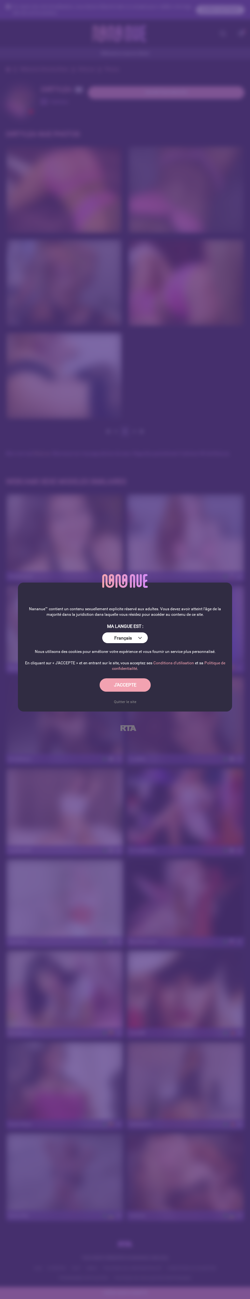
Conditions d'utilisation (173, 663)
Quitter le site (125, 701)
